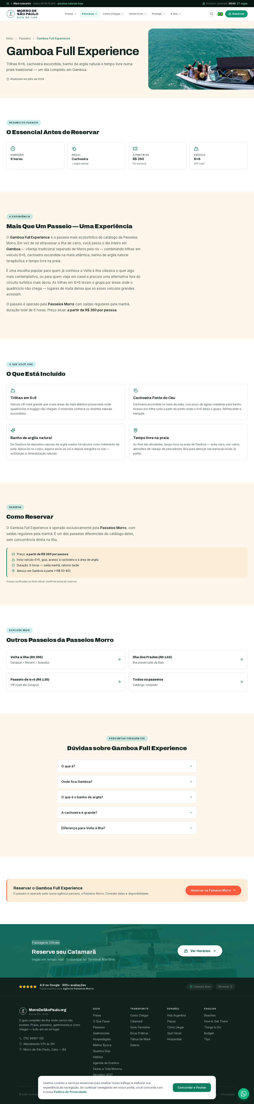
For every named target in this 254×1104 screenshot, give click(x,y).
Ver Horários (200, 951)
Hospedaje (174, 1039)
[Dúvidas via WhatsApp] (243, 1093)
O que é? (68, 766)
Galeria (134, 1045)
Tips (207, 1039)
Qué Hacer (174, 1033)
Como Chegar (111, 13)
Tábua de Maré (140, 1039)
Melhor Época (102, 1045)
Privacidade (228, 1094)
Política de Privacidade (70, 1091)
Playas (171, 1021)
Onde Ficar (136, 13)
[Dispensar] (209, 1082)
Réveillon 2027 (103, 1074)
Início (9, 38)
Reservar (238, 13)
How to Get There (216, 1021)
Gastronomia (101, 1033)
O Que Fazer (101, 1021)
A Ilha (174, 13)
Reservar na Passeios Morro (211, 890)
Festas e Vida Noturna (107, 1069)
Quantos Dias (101, 1051)
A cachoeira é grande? (79, 813)
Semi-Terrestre (140, 1027)
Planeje (157, 13)
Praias (69, 13)
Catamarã (136, 1021)
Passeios (88, 13)
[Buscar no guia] (211, 13)
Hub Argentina (176, 1015)
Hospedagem (102, 1039)
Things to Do (212, 1027)
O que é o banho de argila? (82, 797)
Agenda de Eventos (106, 1063)
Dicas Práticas (139, 1033)
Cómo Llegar (175, 1027)
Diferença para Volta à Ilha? (83, 828)
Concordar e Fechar (192, 1087)
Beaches (210, 1015)
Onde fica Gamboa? (76, 782)
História (98, 1057)
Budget (209, 1033)
